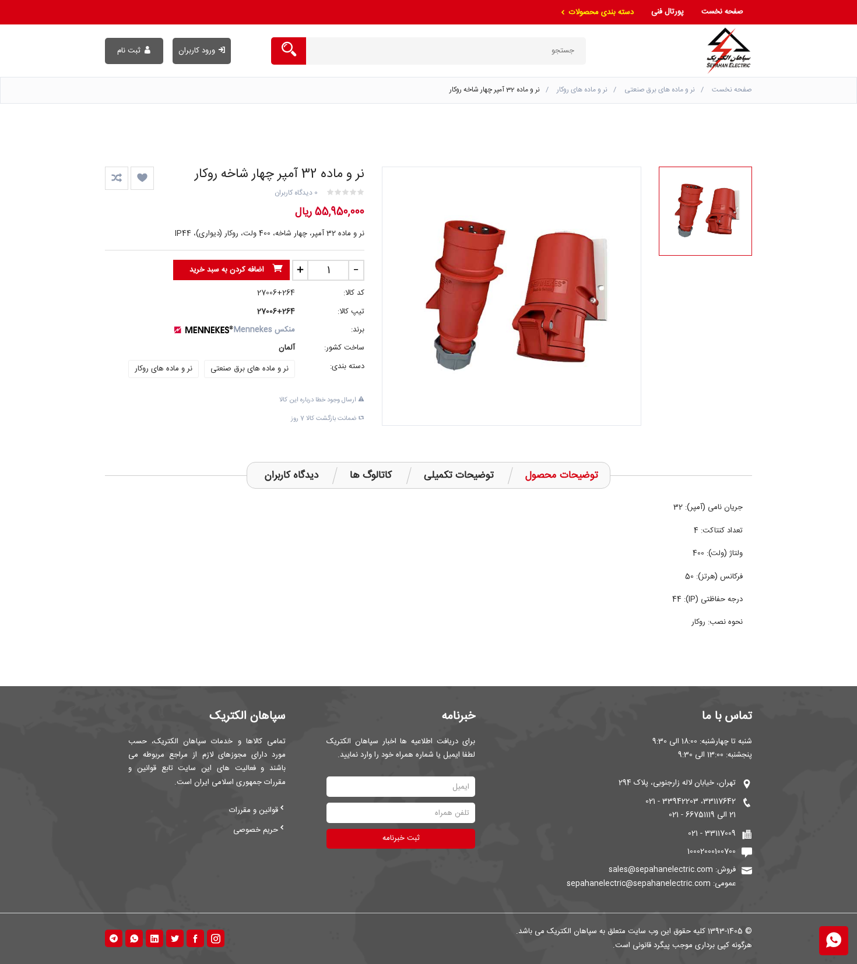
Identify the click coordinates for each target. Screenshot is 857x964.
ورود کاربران (196, 50)
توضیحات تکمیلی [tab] (459, 475)
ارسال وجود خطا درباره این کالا (318, 400)
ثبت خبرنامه (401, 838)
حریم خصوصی (255, 830)
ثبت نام (129, 50)
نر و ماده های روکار (582, 90)
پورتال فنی (667, 11)
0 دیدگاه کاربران (296, 193)
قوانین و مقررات (253, 810)
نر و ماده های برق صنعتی (659, 90)
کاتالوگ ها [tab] (371, 475)
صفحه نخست (722, 11)
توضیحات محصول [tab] (561, 475)
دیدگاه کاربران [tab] (291, 475)
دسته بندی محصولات (600, 12)
